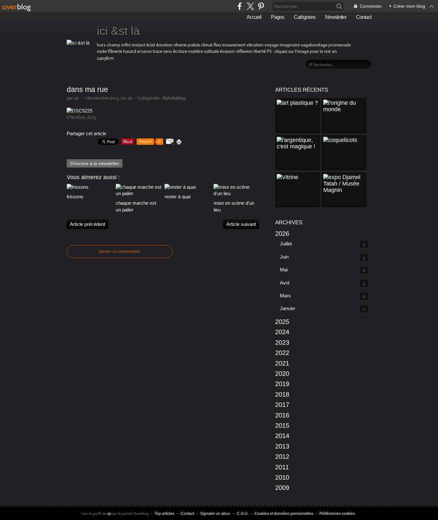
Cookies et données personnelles (284, 513)
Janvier (287, 308)
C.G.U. (242, 513)
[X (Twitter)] (250, 6)
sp (109, 513)
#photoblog (174, 98)
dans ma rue (87, 90)
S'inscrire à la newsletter (94, 163)
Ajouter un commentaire (119, 251)
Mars (285, 295)
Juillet (286, 243)
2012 (282, 456)
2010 (282, 477)
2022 (282, 352)
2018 (282, 394)
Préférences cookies (337, 513)
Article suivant (241, 224)
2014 (282, 435)
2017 (282, 404)
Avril (284, 282)
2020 (282, 373)
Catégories (305, 17)
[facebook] (240, 6)
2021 (282, 363)
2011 (282, 467)
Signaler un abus (215, 513)
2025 (282, 321)
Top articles (164, 513)
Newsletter (335, 17)
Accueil (254, 17)
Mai (284, 269)
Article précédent (87, 224)
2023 (282, 342)
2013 (282, 446)
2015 (282, 425)
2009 (282, 487)
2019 (282, 383)
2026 (282, 233)
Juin (284, 257)
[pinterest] (261, 6)
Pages (277, 17)
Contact (363, 17)
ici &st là (118, 30)
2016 (282, 415)
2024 (282, 331)
